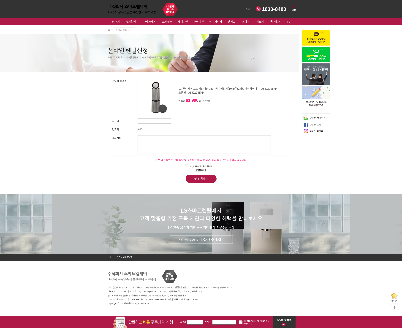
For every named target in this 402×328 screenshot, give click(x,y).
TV (288, 21)
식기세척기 (215, 21)
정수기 (116, 21)
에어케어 (150, 21)
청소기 (260, 21)
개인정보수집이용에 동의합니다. (203, 166)
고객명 (183, 321)
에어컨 (246, 21)
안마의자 (275, 21)
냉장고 (232, 21)
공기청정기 (131, 21)
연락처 (208, 321)
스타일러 (167, 21)
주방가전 (198, 21)
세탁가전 (183, 21)
